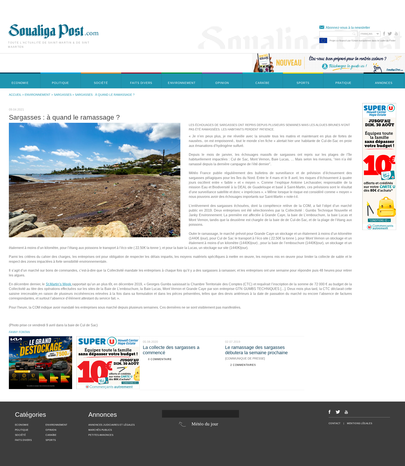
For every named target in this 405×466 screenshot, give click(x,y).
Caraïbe (51, 435)
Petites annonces (100, 435)
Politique (21, 430)
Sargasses (63, 94)
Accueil (15, 94)
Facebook (384, 34)
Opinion (51, 430)
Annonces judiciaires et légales (111, 425)
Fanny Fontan (19, 332)
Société (20, 435)
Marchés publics (100, 430)
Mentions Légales (359, 423)
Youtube (397, 34)
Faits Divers (23, 440)
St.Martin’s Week (59, 284)
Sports (51, 440)
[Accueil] (53, 38)
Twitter (389, 34)
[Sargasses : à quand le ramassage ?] (94, 180)
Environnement (37, 94)
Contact (335, 423)
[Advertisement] (77, 9)
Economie (21, 425)
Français (366, 34)
